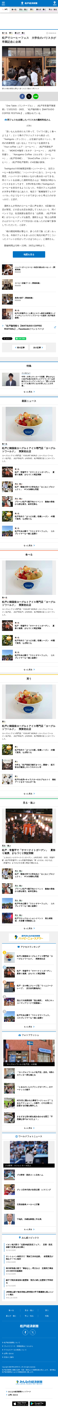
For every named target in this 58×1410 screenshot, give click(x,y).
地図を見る (29, 254)
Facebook (25, 1332)
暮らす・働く (41, 9)
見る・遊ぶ (23, 9)
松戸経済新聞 (29, 3)
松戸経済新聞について (12, 1343)
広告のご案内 (9, 1357)
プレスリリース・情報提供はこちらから (18, 1346)
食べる (14, 9)
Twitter (32, 1332)
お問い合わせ (9, 1353)
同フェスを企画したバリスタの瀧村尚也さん (28, 119)
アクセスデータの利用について (15, 1350)
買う (31, 9)
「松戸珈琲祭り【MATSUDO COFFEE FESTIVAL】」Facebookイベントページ (24, 327)
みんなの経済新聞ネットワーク (29, 1382)
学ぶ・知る (53, 9)
